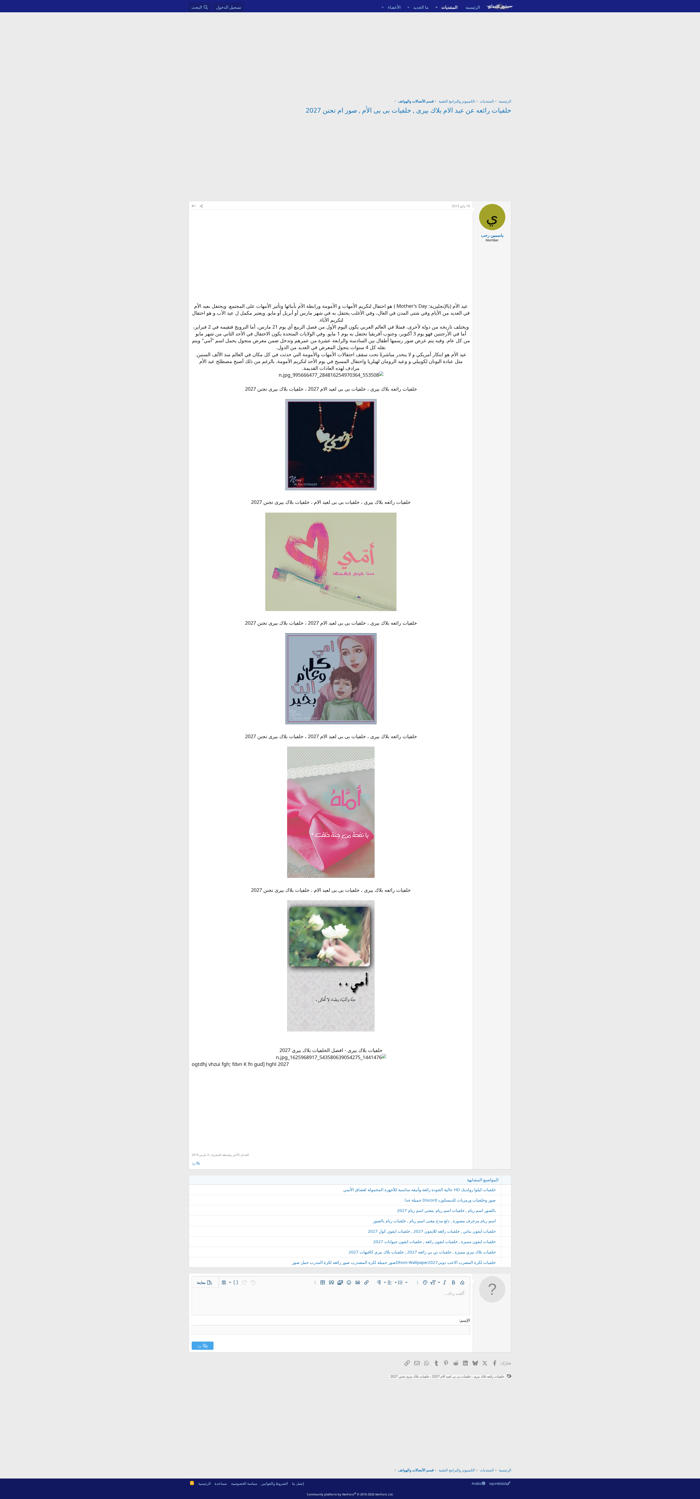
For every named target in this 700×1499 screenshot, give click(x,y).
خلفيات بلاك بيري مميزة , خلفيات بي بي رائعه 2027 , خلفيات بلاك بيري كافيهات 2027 (422, 1252)
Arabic (477, 1483)
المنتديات (449, 7)
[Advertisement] (350, 53)
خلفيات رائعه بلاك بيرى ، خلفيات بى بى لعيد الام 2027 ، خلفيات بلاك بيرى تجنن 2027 (447, 1376)
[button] (436, 7)
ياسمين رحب (492, 235)
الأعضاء (394, 7)
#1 (194, 206)
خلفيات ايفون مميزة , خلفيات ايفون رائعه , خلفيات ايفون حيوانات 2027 (434, 1241)
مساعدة (221, 1483)
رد (193, 1163)
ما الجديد (420, 7)
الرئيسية (473, 7)
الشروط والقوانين (274, 1483)
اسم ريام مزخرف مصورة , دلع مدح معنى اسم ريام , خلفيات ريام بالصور (434, 1220)
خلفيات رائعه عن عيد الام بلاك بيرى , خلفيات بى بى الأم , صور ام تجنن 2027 (408, 110)
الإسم (465, 1320)
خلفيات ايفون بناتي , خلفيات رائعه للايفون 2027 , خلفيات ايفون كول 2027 (432, 1231)
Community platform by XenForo (350, 1494)
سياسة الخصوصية (244, 1483)
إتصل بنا (298, 1483)
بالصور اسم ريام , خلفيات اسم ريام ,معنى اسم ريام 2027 (446, 1210)
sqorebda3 (498, 1483)
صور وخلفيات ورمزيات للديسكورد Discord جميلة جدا (450, 1200)
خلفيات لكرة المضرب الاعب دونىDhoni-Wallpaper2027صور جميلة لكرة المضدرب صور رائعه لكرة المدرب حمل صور (394, 1262)
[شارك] (201, 206)
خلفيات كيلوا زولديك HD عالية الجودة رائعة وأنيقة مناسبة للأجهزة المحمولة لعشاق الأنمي (419, 1189)
